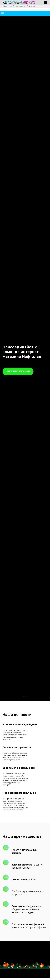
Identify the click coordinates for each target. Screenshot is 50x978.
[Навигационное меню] (45, 2)
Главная (6, 6)
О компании (18, 6)
